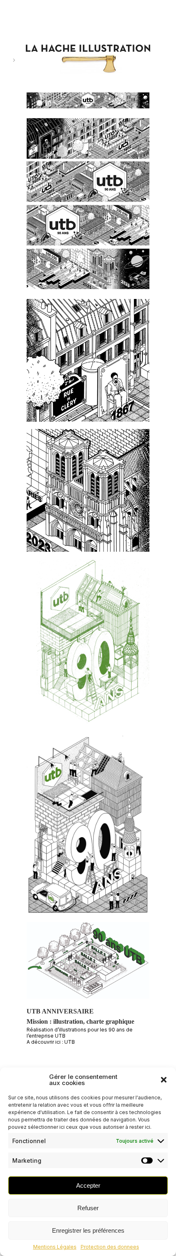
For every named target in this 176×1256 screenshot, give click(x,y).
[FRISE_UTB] (88, 207)
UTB (69, 1042)
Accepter (88, 1185)
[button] (164, 1080)
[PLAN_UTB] (88, 963)
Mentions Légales (55, 1247)
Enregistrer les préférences (88, 1230)
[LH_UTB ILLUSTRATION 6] (88, 647)
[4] (88, 364)
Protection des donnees (110, 1247)
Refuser (88, 1207)
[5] (88, 104)
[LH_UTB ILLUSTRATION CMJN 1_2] (88, 828)
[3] (88, 494)
